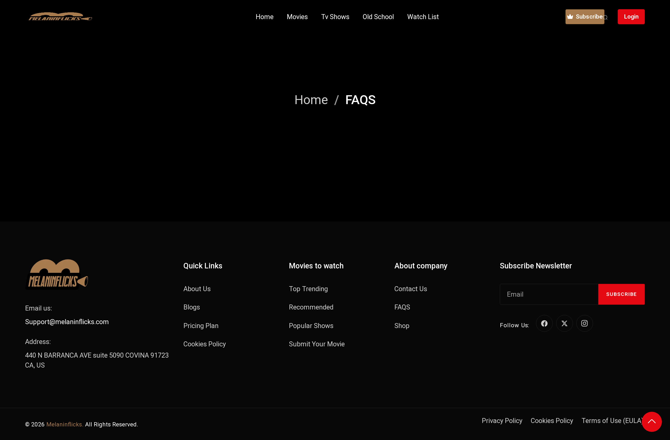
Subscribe (621, 294)
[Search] (605, 17)
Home (311, 99)
